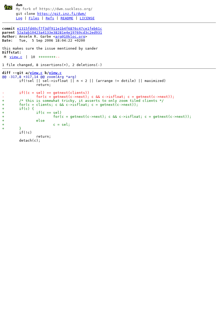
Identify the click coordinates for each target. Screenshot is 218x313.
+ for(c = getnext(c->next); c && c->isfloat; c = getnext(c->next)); (96, 117)
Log (19, 18)
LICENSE (87, 18)
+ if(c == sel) (32, 113)
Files (34, 18)
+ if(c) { (18, 109)
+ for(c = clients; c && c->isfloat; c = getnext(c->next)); (70, 105)
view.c (16, 57)
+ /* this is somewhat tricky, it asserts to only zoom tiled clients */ (83, 101)
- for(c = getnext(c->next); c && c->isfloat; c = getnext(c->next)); (88, 97)
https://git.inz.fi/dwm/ (61, 14)
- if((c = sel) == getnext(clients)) (45, 93)
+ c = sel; (36, 125)
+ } (11, 129)
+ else (23, 121)
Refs (50, 18)
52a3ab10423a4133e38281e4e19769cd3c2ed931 (59, 32)
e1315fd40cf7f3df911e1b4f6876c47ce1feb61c (59, 29)
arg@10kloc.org (70, 36)
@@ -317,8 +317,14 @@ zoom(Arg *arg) (39, 77)
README (67, 18)
